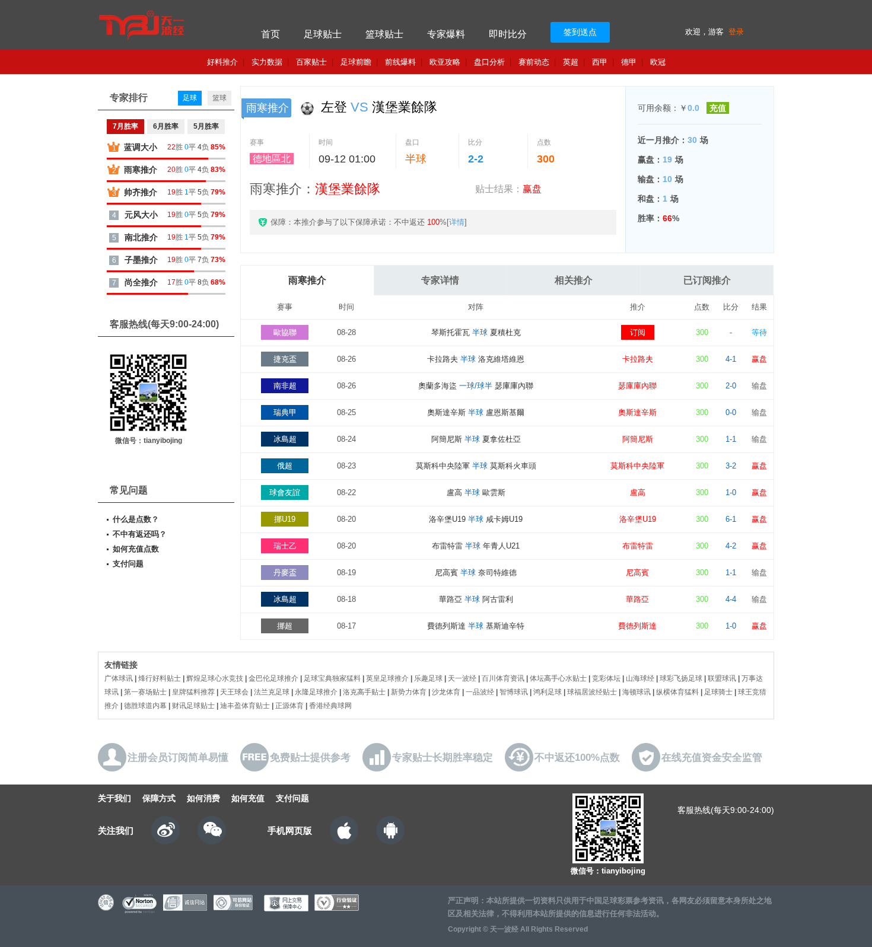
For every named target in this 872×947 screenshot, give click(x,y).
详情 (456, 222)
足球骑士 (718, 692)
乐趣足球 (428, 678)
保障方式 (159, 798)
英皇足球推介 (387, 678)
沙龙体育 (446, 692)
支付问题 (128, 563)
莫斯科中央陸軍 (637, 465)
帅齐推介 (140, 192)
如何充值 (248, 798)
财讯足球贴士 (193, 706)
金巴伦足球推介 (273, 678)
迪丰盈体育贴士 (245, 706)
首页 (270, 34)
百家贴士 (311, 62)
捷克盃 (285, 359)
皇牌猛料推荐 (193, 692)
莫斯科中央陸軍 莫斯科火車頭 (476, 465)
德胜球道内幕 (145, 706)
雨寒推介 (307, 280)
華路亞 (637, 599)
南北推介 (141, 237)
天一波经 (462, 678)
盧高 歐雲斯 (476, 492)
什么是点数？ (136, 519)
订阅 (637, 332)
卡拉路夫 (637, 359)
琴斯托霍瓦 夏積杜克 (476, 332)
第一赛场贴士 (145, 692)
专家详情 (440, 280)
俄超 (284, 465)
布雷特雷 (637, 545)
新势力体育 (409, 692)
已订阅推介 (707, 280)
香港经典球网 (330, 706)
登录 (736, 31)
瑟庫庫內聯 (637, 385)
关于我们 (114, 798)
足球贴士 (323, 34)
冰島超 (285, 439)
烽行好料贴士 (159, 678)
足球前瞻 (355, 62)
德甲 (629, 62)
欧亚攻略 (444, 62)
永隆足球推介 (316, 692)
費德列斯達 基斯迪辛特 (475, 625)
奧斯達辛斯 (637, 412)
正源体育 (289, 706)
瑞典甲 (285, 412)
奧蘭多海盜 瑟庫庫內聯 (475, 385)
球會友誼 (284, 492)
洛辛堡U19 (637, 519)
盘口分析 (489, 62)
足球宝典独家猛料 (332, 678)
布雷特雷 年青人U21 (476, 545)
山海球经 (640, 678)
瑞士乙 (285, 545)
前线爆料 (400, 62)
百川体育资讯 (503, 678)
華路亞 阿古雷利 (476, 599)
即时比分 (508, 34)
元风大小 (141, 214)
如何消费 (203, 798)
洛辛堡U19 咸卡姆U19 (476, 519)
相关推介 (574, 280)
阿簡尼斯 (637, 439)
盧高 (637, 492)
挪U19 (284, 519)
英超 (570, 62)
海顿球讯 (636, 692)
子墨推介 (141, 259)
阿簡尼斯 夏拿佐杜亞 (476, 439)
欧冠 (658, 62)
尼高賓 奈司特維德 (476, 572)
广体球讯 (118, 678)
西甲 (599, 62)
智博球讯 (513, 692)
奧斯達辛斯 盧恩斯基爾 (475, 412)
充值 (717, 108)
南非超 (285, 385)
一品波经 (480, 692)
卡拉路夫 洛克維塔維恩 (475, 359)
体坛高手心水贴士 (558, 678)
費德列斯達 (637, 625)
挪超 (284, 625)
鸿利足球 (547, 692)
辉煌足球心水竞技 (214, 678)
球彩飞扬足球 (681, 678)
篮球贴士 (384, 34)
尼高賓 (637, 572)
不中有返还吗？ (140, 534)
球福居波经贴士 (592, 692)
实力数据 (267, 62)
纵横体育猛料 (677, 692)
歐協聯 (285, 332)
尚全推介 (141, 282)
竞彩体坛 (606, 678)
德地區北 (272, 159)
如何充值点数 (136, 548)
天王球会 (234, 692)
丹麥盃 (285, 572)
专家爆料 (446, 34)
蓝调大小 (140, 147)
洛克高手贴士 (364, 692)
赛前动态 (533, 62)
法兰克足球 (271, 692)
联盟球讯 (722, 678)
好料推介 (222, 62)
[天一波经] (164, 25)
